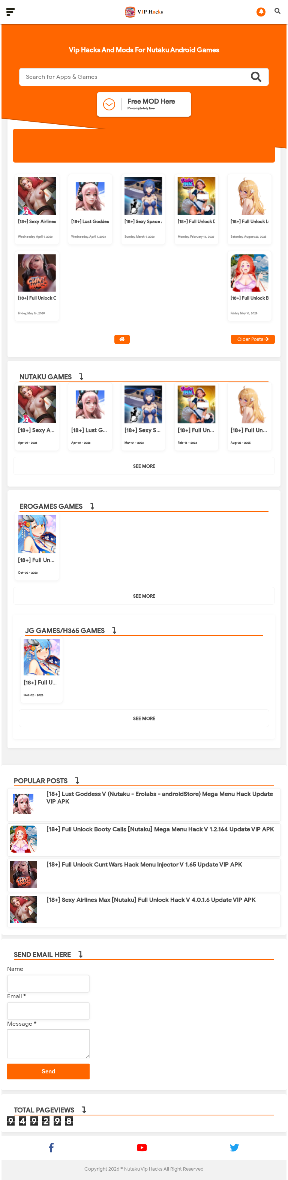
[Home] (122, 339)
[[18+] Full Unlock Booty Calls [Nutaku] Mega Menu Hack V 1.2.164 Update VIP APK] (249, 290)
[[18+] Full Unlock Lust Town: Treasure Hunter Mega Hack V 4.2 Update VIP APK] (249, 213)
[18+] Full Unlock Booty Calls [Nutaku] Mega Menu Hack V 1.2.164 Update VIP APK (160, 829)
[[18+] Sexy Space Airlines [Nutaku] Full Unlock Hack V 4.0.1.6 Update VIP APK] (143, 213)
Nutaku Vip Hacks (143, 1169)
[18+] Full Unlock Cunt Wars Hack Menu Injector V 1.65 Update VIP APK (144, 864)
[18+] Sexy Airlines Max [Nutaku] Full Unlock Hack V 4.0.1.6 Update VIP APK (151, 900)
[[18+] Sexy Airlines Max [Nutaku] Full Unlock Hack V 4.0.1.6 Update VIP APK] (37, 213)
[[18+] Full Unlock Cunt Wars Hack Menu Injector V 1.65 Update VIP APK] (37, 290)
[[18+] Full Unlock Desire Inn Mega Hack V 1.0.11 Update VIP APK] (197, 213)
